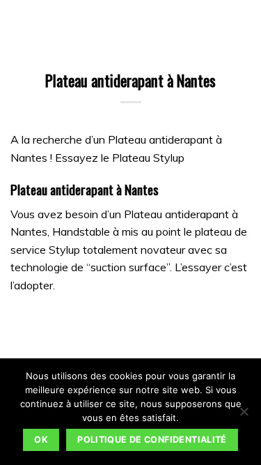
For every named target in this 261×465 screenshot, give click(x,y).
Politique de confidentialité (152, 439)
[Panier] (44, 24)
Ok (41, 439)
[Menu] (18, 24)
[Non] (244, 415)
